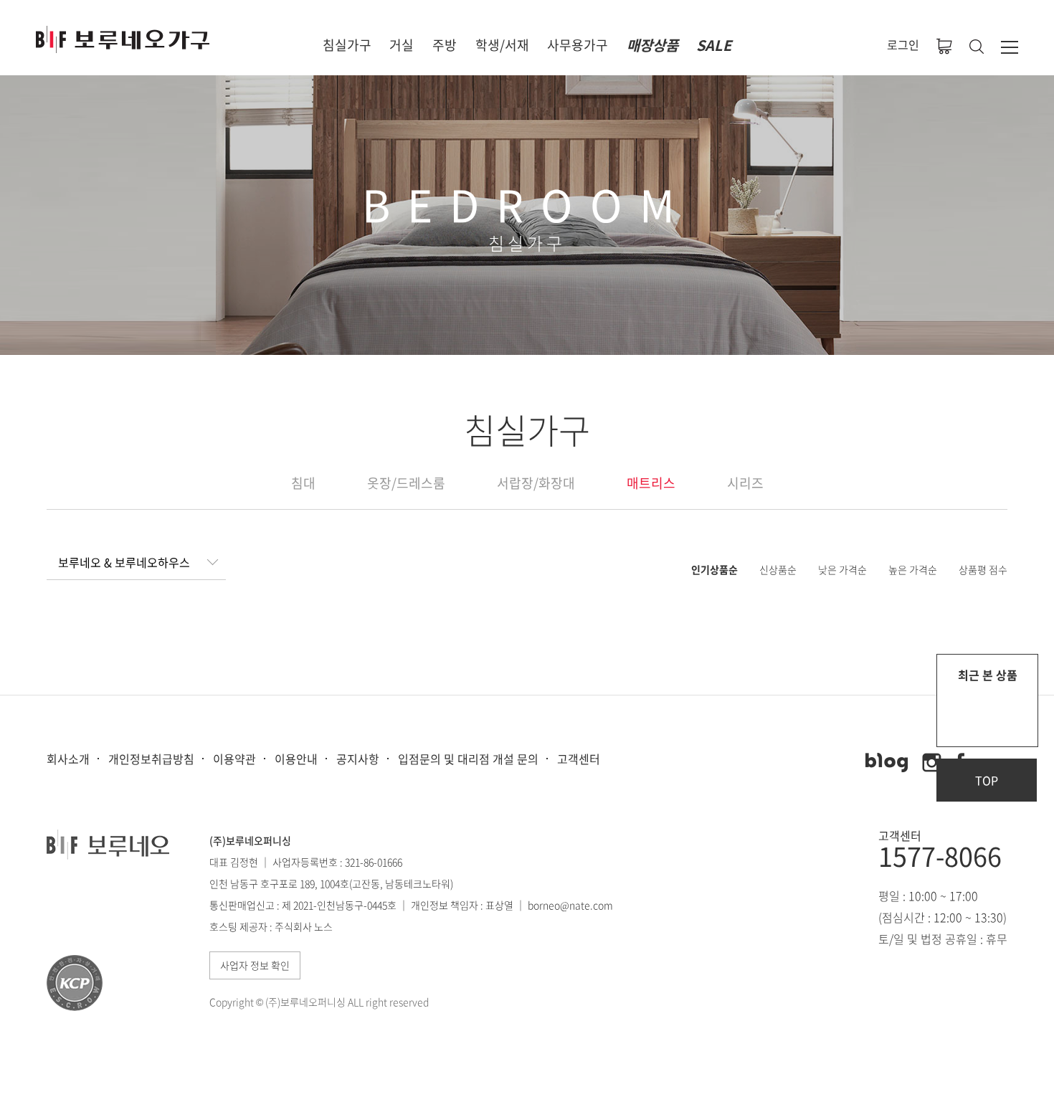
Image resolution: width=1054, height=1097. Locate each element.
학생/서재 (502, 44)
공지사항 (357, 758)
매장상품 (652, 44)
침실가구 (347, 44)
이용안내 (296, 758)
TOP (986, 780)
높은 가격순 (912, 569)
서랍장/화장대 (536, 483)
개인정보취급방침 (151, 758)
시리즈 (745, 483)
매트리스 (651, 483)
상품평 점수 (983, 569)
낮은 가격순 (842, 569)
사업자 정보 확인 (255, 965)
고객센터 (578, 758)
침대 (303, 483)
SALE (713, 44)
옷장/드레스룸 (406, 483)
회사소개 (68, 758)
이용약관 (234, 758)
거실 (401, 44)
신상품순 (778, 569)
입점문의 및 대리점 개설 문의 (468, 758)
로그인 (903, 44)
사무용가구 (577, 44)
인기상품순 (714, 569)
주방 (444, 44)
